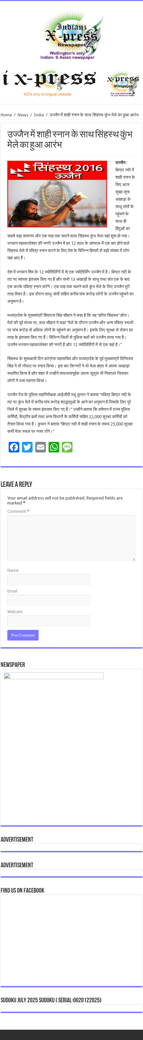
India (39, 114)
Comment (18, 511)
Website (15, 611)
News (23, 114)
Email (12, 591)
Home (6, 114)
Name (13, 570)
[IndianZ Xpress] (72, 34)
